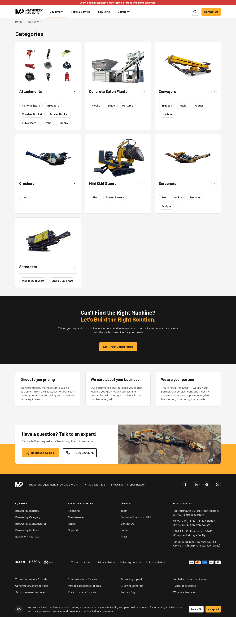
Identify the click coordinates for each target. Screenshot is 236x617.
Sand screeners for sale (30, 592)
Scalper (166, 206)
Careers (125, 530)
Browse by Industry (27, 510)
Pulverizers (29, 123)
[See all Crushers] (48, 157)
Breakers (53, 105)
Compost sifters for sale (82, 579)
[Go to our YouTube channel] (206, 484)
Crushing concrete (132, 585)
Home (18, 21)
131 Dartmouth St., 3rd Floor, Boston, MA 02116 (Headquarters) (196, 512)
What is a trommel (184, 592)
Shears (63, 123)
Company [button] (124, 11)
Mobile (96, 105)
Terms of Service (81, 562)
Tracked (167, 105)
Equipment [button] (56, 11)
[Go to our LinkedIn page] (196, 484)
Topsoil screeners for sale (31, 579)
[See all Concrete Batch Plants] (118, 65)
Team (124, 510)
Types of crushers (184, 585)
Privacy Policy (106, 562)
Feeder (199, 105)
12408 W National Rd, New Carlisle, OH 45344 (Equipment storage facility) (196, 543)
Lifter (95, 197)
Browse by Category (27, 517)
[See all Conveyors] (188, 65)
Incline (178, 197)
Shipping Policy (155, 562)
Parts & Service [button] (80, 11)
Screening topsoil (131, 579)
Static (111, 105)
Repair (72, 523)
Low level (167, 114)
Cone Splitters (31, 105)
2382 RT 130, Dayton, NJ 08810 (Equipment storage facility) (193, 533)
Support (73, 530)
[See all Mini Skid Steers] (118, 157)
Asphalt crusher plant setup (190, 579)
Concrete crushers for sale (31, 585)
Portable (127, 105)
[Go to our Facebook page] (185, 484)
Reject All (196, 609)
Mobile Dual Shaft (33, 280)
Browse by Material (27, 530)
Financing (74, 510)
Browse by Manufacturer (30, 523)
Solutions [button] (104, 11)
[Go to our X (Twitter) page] (217, 484)
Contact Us (211, 11)
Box (164, 197)
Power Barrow (115, 197)
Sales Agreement (130, 562)
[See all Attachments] (48, 65)
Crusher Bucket (32, 114)
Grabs (47, 123)
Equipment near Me (27, 536)
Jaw (24, 197)
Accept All (213, 609)
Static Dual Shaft (62, 280)
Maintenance (76, 517)
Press (124, 536)
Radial (183, 105)
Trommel (195, 197)
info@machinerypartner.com (128, 484)
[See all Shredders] (48, 240)
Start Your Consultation (118, 346)
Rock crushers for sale (82, 592)
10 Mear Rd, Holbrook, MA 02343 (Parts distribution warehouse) (194, 523)
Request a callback (43, 452)
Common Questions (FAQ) (136, 517)
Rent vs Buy (128, 592)
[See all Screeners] (188, 157)
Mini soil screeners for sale (84, 585)
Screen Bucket (58, 114)
